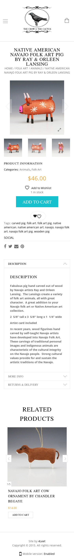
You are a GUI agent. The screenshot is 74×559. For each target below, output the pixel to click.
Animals (37, 68)
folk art (31, 223)
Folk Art (21, 68)
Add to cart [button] (20, 515)
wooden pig (42, 231)
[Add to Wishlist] (38, 216)
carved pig (18, 223)
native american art (31, 227)
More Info (15, 376)
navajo (49, 227)
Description (17, 264)
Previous (8, 106)
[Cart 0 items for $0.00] (64, 21)
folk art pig (44, 223)
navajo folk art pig (21, 231)
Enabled (49, 554)
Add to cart (37, 202)
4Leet (41, 541)
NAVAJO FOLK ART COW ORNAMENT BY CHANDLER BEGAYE (31, 496)
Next (66, 106)
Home (9, 68)
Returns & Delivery (23, 384)
